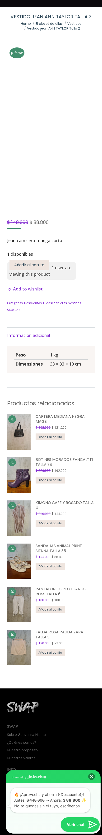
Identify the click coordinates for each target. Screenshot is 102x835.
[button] (25, 289)
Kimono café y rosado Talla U (65, 505)
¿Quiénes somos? (21, 742)
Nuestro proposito (22, 750)
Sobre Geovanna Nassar (27, 734)
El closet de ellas (55, 303)
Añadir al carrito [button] (50, 437)
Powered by (19, 777)
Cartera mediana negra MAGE (60, 419)
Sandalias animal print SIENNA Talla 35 (59, 549)
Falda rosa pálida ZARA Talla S (59, 635)
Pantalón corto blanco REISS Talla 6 (61, 592)
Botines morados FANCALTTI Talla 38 (64, 462)
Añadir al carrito (29, 265)
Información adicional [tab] (28, 335)
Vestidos (74, 303)
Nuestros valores (21, 758)
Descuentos (33, 303)
